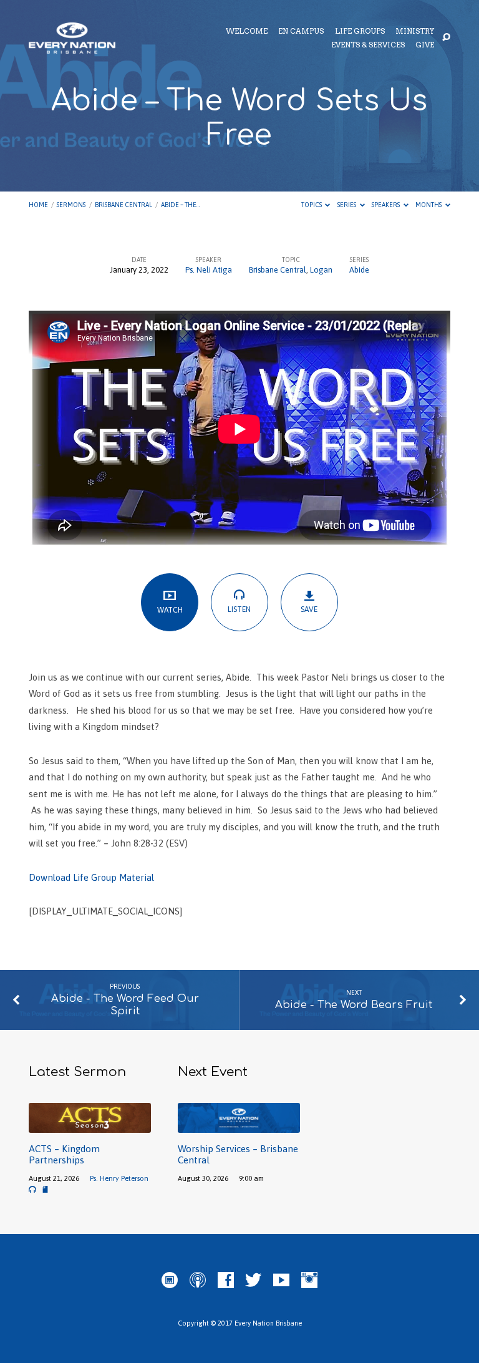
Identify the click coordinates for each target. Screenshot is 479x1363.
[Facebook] (226, 1281)
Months (429, 204)
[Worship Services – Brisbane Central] (239, 1125)
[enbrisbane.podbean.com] (170, 1281)
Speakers (386, 204)
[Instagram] (309, 1281)
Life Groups (360, 32)
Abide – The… (180, 204)
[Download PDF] (45, 1189)
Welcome (247, 32)
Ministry (414, 32)
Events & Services (368, 45)
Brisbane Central (123, 204)
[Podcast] (198, 1281)
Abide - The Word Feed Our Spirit (125, 1004)
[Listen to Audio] (32, 1189)
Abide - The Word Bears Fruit (353, 1005)
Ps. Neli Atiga (208, 269)
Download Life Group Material (91, 877)
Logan (321, 269)
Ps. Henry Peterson (119, 1178)
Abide (359, 269)
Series (347, 204)
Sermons (71, 204)
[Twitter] (253, 1281)
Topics (312, 204)
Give (424, 45)
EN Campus (301, 32)
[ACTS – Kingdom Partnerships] (90, 1125)
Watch (170, 610)
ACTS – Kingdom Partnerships (64, 1154)
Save (309, 609)
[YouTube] (281, 1281)
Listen (239, 609)
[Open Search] (446, 38)
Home (38, 204)
